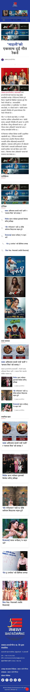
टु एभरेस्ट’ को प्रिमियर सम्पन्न (17, 244)
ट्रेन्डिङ (3, 206)
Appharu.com (21, 690)
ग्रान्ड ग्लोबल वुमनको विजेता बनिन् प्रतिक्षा (16, 220)
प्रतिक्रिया (4, 176)
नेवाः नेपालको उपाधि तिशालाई (17, 251)
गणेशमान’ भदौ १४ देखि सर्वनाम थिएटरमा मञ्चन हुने (14, 228)
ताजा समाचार (5, 341)
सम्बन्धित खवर (6, 417)
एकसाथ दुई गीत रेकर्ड (15, 49)
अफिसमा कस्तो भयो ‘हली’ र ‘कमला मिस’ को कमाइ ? (16, 212)
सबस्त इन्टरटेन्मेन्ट (10, 59)
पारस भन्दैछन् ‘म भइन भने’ (15, 236)
